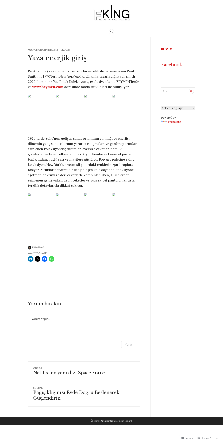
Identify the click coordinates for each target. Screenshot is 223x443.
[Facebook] (162, 49)
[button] (41, 115)
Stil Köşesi (63, 50)
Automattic (107, 420)
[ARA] (111, 31)
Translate (174, 122)
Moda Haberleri (46, 50)
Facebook (171, 64)
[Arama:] (178, 91)
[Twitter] (166, 49)
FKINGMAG (38, 248)
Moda (31, 50)
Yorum (129, 344)
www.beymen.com (47, 86)
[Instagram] (171, 49)
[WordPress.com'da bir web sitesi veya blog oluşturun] (92, 420)
